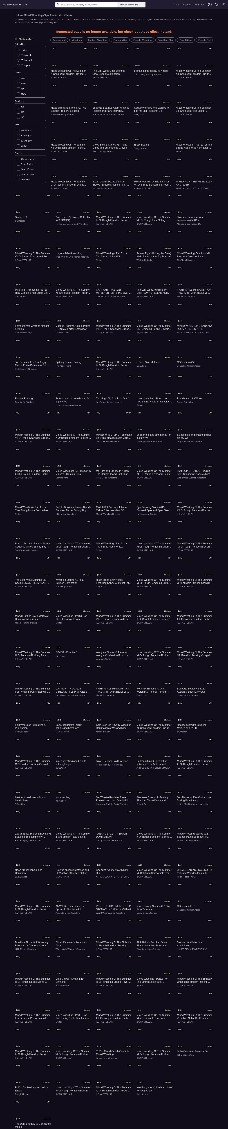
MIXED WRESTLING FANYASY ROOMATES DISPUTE (195, 327)
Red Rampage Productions (28, 840)
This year (26, 65)
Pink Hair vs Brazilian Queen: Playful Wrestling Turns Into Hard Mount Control (152, 944)
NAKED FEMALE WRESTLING (192, 949)
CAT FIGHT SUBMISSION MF (110, 296)
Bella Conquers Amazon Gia (192, 1051)
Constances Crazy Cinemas (190, 1094)
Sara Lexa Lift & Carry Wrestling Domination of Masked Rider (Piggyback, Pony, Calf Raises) (113, 727)
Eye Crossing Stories (146, 514)
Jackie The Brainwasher (108, 441)
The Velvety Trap (23, 332)
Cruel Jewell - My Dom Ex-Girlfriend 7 (70, 980)
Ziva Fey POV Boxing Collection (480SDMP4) (73, 219)
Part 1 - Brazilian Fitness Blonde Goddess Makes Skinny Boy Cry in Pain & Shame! (73, 509)
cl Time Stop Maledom (148, 362)
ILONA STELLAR (59, 77)
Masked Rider (62, 332)
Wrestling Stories (64, 586)
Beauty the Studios (24, 402)
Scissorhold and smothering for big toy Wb (153, 436)
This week (26, 55)
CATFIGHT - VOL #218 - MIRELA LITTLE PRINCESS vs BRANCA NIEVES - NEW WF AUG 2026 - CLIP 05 (113, 291)
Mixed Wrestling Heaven (108, 514)
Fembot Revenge (24, 398)
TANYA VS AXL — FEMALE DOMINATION (111, 835)
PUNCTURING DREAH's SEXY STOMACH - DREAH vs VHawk (114, 908)
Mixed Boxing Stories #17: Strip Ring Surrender (153, 908)
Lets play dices (23, 1123)
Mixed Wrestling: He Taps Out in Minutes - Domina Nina (73, 472)
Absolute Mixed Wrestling (68, 913)
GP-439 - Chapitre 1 (67, 652)
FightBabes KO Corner (26, 369)
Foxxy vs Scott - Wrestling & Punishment (30, 726)
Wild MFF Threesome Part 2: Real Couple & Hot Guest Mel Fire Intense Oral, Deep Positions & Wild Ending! (31, 291)
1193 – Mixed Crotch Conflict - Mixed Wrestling (112, 1053)
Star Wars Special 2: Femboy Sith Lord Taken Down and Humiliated (152, 799)
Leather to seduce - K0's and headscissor (30, 799)
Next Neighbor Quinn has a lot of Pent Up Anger (154, 1089)
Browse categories (129, 4)
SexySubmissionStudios (26, 550)
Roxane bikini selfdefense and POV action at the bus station (72, 871)
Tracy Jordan (140, 148)
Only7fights (142, 366)
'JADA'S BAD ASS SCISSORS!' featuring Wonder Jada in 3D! (194, 871)
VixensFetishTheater (187, 876)
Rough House (22, 1094)
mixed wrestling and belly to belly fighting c (71, 762)
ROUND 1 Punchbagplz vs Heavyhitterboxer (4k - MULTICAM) (111, 1125)
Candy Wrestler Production (109, 840)
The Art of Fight (63, 366)
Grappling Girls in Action (189, 366)
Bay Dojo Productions (187, 695)
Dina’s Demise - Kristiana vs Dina (71, 944)
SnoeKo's (141, 804)
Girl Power (61, 656)
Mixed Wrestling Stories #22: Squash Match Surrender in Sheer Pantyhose (192, 835)
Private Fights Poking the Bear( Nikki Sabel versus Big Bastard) (153, 255)
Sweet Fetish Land (186, 402)
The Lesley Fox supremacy (147, 74)
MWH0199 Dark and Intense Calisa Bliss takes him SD (111, 509)
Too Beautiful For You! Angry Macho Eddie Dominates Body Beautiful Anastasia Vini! (32, 364)
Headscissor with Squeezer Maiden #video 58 (192, 726)
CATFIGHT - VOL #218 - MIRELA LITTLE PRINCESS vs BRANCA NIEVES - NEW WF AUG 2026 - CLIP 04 (73, 690)
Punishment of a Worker (190, 398)
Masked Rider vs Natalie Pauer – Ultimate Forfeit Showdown (73, 327)
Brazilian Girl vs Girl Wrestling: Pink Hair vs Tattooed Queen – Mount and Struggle (32, 944)
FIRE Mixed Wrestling (106, 477)
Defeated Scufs (22, 1127)
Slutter (179, 151)
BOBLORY (61, 768)
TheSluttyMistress (185, 260)
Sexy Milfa (139, 114)
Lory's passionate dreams (68, 405)
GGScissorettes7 (186, 906)
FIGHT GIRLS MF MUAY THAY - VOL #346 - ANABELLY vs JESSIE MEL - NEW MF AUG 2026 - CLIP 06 (194, 291)
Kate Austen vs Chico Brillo (192, 1123)
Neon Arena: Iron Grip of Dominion (28, 871)
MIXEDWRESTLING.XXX (15, 4)
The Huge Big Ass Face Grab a (113, 398)
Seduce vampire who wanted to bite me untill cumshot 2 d (151, 109)
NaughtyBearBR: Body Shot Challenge (71, 1125)
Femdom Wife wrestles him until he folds (32, 327)
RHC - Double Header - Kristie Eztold (32, 1089)
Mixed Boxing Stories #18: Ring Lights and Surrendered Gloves (109, 146)
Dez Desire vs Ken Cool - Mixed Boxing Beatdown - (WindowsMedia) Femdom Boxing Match (194, 799)
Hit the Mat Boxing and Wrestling (72, 224)
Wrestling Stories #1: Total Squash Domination (70, 581)
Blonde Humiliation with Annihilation (190, 944)
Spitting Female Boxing (68, 362)
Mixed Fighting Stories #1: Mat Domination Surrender (31, 617)
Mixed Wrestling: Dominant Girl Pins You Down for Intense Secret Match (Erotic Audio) (194, 255)
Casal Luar (20, 296)
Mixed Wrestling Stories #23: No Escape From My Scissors (68, 109)
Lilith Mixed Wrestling (66, 514)
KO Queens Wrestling (187, 1127)
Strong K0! (21, 217)
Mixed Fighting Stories (26, 623)
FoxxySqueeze (22, 731)
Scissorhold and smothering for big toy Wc (73, 400)
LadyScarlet (21, 876)
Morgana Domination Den (189, 224)
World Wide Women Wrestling (191, 477)
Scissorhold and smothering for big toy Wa (194, 436)
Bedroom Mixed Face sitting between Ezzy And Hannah (151, 762)
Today (24, 50)
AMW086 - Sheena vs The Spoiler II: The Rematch (70, 908)
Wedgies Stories (104, 659)
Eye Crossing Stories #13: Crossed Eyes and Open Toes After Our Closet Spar (152, 509)
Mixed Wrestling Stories (62, 114)
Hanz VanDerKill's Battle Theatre (108, 114)
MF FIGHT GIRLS (186, 296)
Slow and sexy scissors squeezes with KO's (190, 219)
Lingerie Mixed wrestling (69, 253)
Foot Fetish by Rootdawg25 (109, 764)
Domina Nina (62, 477)
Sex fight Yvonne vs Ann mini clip (112, 871)
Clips (176, 4)
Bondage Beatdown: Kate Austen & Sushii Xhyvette (191, 690)
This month (26, 60)
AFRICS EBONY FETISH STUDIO (192, 188)
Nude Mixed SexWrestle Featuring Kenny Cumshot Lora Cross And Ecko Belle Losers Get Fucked (113, 582)
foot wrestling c (64, 797)
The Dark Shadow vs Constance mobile (195, 1089)
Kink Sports (142, 1094)
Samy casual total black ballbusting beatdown (69, 726)
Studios (187, 4)
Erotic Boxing (141, 144)
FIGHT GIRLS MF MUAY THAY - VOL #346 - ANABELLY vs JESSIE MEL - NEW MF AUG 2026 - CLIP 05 (113, 690)
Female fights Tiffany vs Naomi (151, 71)
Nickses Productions (102, 188)
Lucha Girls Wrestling (106, 1058)
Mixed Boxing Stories (102, 151)
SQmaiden (20, 221)
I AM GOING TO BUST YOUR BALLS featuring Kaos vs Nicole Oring (194, 473)
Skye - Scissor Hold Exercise (112, 761)
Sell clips (199, 4)
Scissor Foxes (62, 985)
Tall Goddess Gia (185, 1055)
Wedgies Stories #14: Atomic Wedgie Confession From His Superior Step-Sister (112, 654)
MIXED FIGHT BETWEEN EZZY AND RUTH (194, 183)
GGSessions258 (186, 362)
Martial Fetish (62, 731)
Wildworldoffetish (144, 260)
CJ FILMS (101, 586)
